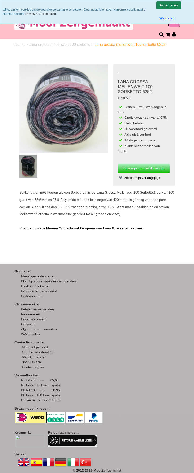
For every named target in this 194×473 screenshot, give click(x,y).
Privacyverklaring (34, 319)
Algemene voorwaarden (39, 329)
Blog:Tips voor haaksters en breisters (49, 281)
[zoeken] (161, 34)
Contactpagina (33, 367)
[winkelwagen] (167, 34)
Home (20, 44)
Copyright (28, 324)
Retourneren (30, 314)
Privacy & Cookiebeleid (41, 14)
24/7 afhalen (30, 334)
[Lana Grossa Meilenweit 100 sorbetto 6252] (63, 108)
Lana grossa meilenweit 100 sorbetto (60, 44)
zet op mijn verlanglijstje (141, 178)
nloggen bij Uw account (40, 291)
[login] (174, 34)
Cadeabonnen (31, 296)
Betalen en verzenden (37, 309)
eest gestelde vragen (39, 276)
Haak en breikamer (35, 286)
